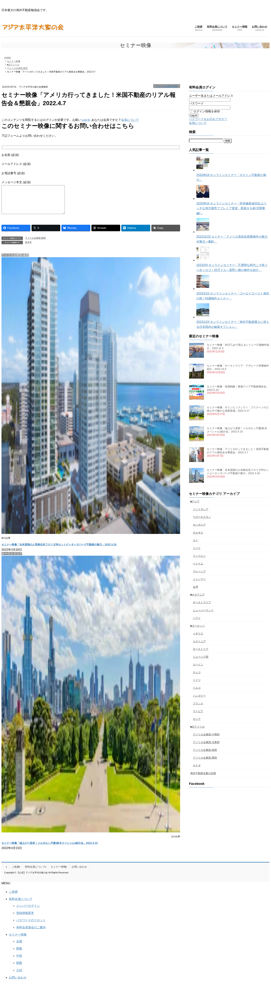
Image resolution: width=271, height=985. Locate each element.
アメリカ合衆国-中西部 (206, 734)
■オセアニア (197, 594)
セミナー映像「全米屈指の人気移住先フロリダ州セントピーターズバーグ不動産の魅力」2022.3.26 (59, 544)
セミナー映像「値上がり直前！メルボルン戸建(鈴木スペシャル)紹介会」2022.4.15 (49, 842)
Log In (86, 119)
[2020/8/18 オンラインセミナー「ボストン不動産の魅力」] (202, 170)
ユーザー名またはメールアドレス (211, 95)
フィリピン (199, 555)
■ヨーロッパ (197, 625)
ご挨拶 (15, 866)
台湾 (195, 586)
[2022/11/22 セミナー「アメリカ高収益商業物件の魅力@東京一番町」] (202, 231)
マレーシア (199, 571)
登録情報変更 (25, 913)
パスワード (196, 103)
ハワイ (197, 618)
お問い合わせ (79, 866)
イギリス (198, 633)
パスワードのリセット (31, 920)
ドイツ (197, 680)
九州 (19, 970)
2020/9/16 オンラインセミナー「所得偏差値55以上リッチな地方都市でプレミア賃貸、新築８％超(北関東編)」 (231, 208)
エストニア (199, 641)
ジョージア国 (200, 656)
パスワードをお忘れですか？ (208, 119)
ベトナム (198, 563)
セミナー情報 (58, 866)
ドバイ (197, 548)
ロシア (197, 718)
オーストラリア (202, 602)
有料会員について (35, 866)
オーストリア (200, 649)
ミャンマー (199, 579)
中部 (19, 955)
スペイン (198, 664)
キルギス (198, 532)
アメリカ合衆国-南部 (205, 749)
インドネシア (200, 509)
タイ (195, 540)
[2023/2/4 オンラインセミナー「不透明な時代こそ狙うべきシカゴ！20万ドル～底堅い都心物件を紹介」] (202, 260)
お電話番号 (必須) (13, 173)
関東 (19, 948)
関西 (19, 963)
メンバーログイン (28, 905)
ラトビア (198, 711)
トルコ (197, 687)
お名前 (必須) (10, 154)
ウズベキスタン (202, 516)
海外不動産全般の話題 (203, 773)
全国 (19, 941)
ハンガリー (199, 695)
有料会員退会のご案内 (31, 927)
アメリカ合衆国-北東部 (206, 742)
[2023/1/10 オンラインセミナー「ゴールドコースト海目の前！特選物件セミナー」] (202, 288)
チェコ (197, 672)
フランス (198, 703)
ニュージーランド (203, 610)
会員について (130, 119)
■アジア (194, 501)
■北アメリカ (197, 726)
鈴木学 (28, 242)
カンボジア (199, 524)
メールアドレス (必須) (16, 163)
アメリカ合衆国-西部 (167, 86)
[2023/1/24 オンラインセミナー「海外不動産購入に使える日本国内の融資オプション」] (202, 317)
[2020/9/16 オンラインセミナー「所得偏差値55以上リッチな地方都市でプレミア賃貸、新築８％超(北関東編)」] (202, 198)
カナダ (197, 765)
